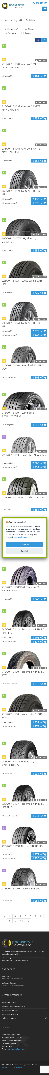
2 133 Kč (37, 199)
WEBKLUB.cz (7, 1067)
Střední (30, 29)
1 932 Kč (37, 722)
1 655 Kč (37, 250)
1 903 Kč (37, 637)
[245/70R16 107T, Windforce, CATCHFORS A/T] (24, 749)
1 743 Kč (37, 335)
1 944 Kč (37, 816)
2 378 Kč (37, 331)
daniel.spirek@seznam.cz (17, 1049)
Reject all (24, 551)
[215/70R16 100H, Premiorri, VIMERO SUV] (24, 353)
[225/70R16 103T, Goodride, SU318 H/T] (24, 485)
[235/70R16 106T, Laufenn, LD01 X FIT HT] (24, 311)
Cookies (19, 1067)
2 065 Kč (37, 463)
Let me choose (20, 537)
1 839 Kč (37, 509)
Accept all (24, 545)
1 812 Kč (37, 425)
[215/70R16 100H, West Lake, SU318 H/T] (24, 702)
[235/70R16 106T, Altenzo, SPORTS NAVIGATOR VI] (24, 136)
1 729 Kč (37, 293)
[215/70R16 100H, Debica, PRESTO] (24, 876)
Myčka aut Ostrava (9, 983)
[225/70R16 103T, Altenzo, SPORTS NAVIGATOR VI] (24, 94)
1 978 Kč (37, 854)
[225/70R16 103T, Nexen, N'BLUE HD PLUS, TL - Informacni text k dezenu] (24, 834)
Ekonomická (12, 29)
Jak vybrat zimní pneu (10, 1014)
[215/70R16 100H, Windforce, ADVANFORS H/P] (24, 400)
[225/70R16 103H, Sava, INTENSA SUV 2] (24, 443)
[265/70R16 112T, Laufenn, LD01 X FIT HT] (24, 179)
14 (21, 920)
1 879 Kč (37, 726)
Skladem (28, 33)
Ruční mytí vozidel (9, 1018)
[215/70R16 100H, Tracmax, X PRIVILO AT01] (24, 660)
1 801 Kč (37, 377)
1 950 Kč (37, 858)
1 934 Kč (37, 773)
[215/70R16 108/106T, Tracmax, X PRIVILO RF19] (24, 575)
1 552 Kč (37, 118)
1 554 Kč (37, 161)
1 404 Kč (37, 76)
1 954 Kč (37, 900)
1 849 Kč (37, 599)
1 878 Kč (37, 684)
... (15, 920)
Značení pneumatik (9, 1003)
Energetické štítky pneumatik (13, 1007)
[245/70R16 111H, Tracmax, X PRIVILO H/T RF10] (24, 617)
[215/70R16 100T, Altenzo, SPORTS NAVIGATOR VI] (24, 52)
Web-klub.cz (6, 976)
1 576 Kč (37, 203)
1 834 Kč (37, 467)
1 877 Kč (37, 641)
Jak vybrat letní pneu (10, 1010)
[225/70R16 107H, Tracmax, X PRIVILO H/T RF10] (24, 792)
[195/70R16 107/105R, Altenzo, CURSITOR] (24, 226)
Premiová (12, 33)
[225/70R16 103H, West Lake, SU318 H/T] (24, 268)
